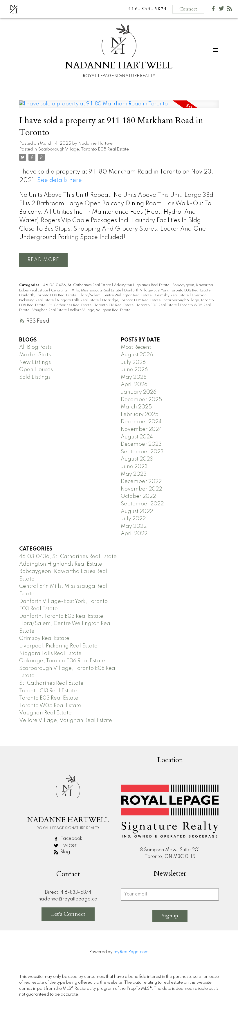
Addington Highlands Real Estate (142, 285)
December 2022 (141, 481)
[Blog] (229, 10)
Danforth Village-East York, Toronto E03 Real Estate (167, 290)
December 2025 (141, 399)
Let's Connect (68, 914)
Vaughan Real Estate (50, 310)
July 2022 (133, 518)
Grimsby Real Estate (172, 295)
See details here (59, 180)
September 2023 (142, 451)
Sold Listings (35, 377)
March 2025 (136, 407)
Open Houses (36, 369)
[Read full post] (119, 107)
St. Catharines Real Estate (70, 305)
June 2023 (134, 466)
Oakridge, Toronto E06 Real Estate (131, 300)
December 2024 (141, 421)
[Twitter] (221, 10)
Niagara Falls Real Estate (78, 300)
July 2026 (133, 362)
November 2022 (141, 489)
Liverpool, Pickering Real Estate (58, 646)
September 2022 (142, 504)
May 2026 (134, 377)
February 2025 (139, 414)
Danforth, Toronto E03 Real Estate (48, 295)
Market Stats (35, 354)
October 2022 (138, 496)
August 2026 (137, 354)
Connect (188, 9)
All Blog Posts (35, 347)
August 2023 (137, 459)
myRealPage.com (131, 952)
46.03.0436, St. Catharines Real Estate (77, 285)
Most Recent (136, 347)
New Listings (35, 362)
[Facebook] (213, 10)
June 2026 (134, 369)
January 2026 (138, 392)
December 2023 (141, 444)
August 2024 (137, 437)
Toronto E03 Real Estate (157, 305)
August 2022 (137, 511)
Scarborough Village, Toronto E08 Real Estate (83, 149)
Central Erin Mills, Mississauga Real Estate (86, 290)
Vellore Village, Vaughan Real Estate (100, 310)
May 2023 (134, 474)
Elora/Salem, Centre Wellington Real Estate (116, 295)
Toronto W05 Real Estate (50, 705)
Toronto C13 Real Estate (114, 305)
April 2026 (134, 384)
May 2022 (134, 526)
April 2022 (134, 533)
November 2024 (141, 429)
